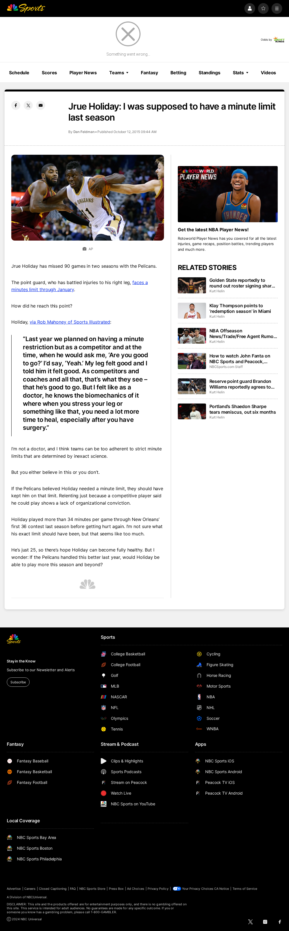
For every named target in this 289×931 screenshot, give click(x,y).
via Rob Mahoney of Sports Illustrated (70, 322)
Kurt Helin (217, 291)
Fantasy (149, 72)
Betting (178, 72)
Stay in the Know (21, 661)
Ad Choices (135, 889)
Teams (116, 72)
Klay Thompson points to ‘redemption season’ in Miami (240, 308)
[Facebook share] (15, 105)
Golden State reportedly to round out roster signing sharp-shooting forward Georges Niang (242, 283)
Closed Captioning (53, 889)
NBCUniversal (37, 897)
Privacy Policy (158, 889)
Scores (49, 72)
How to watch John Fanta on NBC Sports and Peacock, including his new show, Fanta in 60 (241, 358)
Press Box (116, 889)
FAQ (73, 889)
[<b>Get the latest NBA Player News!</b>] (228, 194)
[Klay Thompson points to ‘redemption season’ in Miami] (192, 311)
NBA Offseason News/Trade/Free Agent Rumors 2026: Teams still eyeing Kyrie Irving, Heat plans (243, 333)
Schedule (19, 72)
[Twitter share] (28, 105)
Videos (268, 72)
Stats (238, 72)
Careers (30, 889)
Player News (83, 72)
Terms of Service (245, 889)
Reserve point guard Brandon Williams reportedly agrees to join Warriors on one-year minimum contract (240, 384)
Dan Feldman (84, 132)
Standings (209, 72)
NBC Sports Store (92, 889)
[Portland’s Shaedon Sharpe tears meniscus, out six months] (192, 411)
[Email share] (40, 105)
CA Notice (221, 889)
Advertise (14, 889)
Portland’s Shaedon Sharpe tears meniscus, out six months (242, 409)
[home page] (26, 8)
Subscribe (18, 682)
